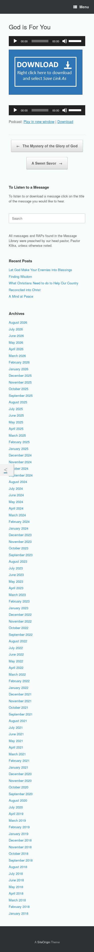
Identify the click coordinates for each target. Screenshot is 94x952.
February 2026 (19, 362)
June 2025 (16, 415)
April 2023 (16, 587)
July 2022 (16, 647)
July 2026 (16, 329)
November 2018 (20, 847)
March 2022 (17, 674)
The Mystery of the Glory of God (47, 145)
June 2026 (16, 335)
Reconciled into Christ (25, 289)
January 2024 (18, 528)
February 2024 (19, 521)
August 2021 (18, 720)
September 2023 (21, 554)
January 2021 (18, 767)
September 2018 (21, 860)
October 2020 (18, 787)
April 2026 (16, 348)
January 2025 (18, 448)
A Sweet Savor (47, 163)
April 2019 (16, 813)
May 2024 (16, 501)
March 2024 (17, 515)
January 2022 (18, 687)
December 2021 (20, 694)
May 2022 (16, 661)
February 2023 (19, 601)
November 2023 (20, 541)
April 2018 (16, 893)
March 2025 (17, 435)
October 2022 (18, 627)
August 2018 (18, 866)
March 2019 (17, 820)
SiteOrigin (43, 942)
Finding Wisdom (20, 276)
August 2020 (18, 800)
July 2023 (16, 568)
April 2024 (16, 508)
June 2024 (16, 495)
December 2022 (20, 614)
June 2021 (16, 734)
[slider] (76, 40)
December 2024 (20, 455)
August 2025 (18, 402)
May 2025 (16, 422)
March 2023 (17, 594)
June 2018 (16, 880)
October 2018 (18, 853)
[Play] (15, 41)
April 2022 (16, 667)
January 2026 (18, 369)
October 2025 (18, 388)
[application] (47, 41)
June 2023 (16, 574)
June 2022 (16, 654)
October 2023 (18, 548)
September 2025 (21, 395)
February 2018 (19, 906)
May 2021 (16, 740)
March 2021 (17, 754)
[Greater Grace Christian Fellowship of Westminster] (9, 7)
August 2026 (18, 322)
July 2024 (16, 488)
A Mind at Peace (21, 296)
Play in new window (39, 121)
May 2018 (16, 886)
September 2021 (21, 714)
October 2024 (18, 468)
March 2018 (17, 900)
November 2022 (20, 621)
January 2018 (18, 913)
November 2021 (20, 700)
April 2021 (16, 747)
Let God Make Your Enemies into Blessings (40, 269)
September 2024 (21, 475)
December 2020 (20, 773)
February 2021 (19, 760)
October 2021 (18, 707)
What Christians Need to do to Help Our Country (43, 283)
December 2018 (20, 840)
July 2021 (16, 727)
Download (65, 121)
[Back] (7, 470)
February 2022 (19, 680)
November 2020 (20, 780)
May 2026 (16, 342)
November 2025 (20, 382)
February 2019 (19, 826)
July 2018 (16, 873)
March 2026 (17, 355)
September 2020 (21, 793)
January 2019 (18, 833)
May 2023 (16, 581)
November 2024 (20, 461)
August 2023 (18, 561)
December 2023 (20, 534)
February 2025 (19, 441)
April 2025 (16, 428)
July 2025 (16, 408)
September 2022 (21, 634)
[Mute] (64, 41)
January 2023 (18, 608)
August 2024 (18, 481)
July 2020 (16, 807)
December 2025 (20, 375)
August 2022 (18, 641)
